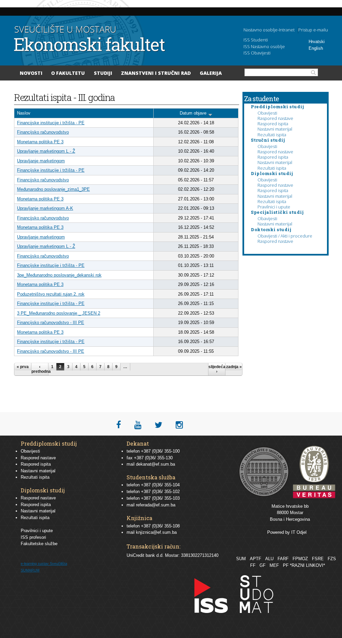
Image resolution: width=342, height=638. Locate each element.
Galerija (211, 73)
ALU (269, 558)
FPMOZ (300, 558)
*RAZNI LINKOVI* (307, 565)
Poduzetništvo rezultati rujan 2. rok (50, 294)
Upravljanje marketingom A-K (45, 208)
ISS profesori (33, 537)
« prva (23, 366)
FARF (283, 558)
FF (252, 565)
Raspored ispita (273, 124)
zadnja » (234, 366)
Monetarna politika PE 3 (40, 141)
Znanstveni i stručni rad (156, 73)
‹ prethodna (39, 369)
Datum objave (193, 113)
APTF (255, 558)
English (316, 48)
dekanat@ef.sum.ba (155, 464)
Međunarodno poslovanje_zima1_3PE (53, 189)
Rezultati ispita (272, 135)
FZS (332, 558)
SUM (241, 558)
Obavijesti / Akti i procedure (285, 236)
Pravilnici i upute (274, 207)
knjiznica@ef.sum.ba (156, 532)
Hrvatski (317, 41)
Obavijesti (267, 113)
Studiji (103, 73)
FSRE (318, 558)
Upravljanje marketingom (41, 160)
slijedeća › (216, 369)
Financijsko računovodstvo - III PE (50, 322)
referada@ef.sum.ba (155, 504)
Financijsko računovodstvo (43, 132)
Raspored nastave (275, 118)
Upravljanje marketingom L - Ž (46, 151)
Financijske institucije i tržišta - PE (50, 122)
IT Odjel (299, 532)
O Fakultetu (68, 73)
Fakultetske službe (39, 543)
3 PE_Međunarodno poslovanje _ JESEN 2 (58, 313)
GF (263, 565)
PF (286, 565)
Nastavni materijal (275, 129)
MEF (274, 565)
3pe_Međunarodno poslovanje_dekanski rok (59, 275)
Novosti (31, 73)
